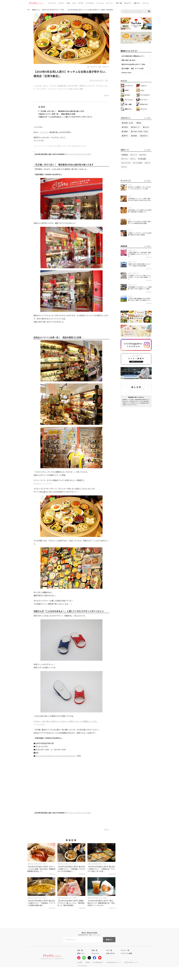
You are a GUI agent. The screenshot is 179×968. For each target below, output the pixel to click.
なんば (147, 127)
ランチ (125, 167)
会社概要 (79, 962)
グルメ (74, 3)
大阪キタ (144, 136)
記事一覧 (80, 950)
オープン (125, 159)
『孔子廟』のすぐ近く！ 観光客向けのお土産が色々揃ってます (61, 111)
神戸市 (126, 136)
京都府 (135, 136)
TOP (28, 9)
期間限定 (125, 155)
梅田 (139, 123)
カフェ (133, 159)
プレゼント (61, 3)
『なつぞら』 (44, 132)
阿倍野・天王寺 (128, 123)
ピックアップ (52, 3)
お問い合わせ (110, 953)
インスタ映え (138, 163)
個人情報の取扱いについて (113, 962)
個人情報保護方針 (98, 962)
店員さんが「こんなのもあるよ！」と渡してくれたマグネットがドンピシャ (65, 117)
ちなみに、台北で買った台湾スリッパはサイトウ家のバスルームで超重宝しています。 (66, 721)
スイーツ (134, 155)
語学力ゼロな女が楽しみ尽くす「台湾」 (53, 9)
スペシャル (145, 3)
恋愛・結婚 (119, 3)
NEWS (68, 3)
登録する (109, 939)
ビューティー (110, 3)
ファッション (100, 3)
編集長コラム (36, 9)
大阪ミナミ (136, 127)
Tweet (106, 96)
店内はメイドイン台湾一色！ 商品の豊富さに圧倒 (57, 114)
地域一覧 (94, 950)
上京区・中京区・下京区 (140, 131)
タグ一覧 (109, 950)
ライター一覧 (125, 950)
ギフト (148, 163)
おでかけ (80, 3)
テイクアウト (127, 163)
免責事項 (87, 962)
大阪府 (126, 127)
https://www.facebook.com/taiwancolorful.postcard (55, 756)
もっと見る (147, 118)
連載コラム (137, 3)
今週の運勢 (142, 159)
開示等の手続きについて (131, 962)
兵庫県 (126, 131)
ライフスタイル (90, 3)
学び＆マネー (128, 3)
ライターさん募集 (126, 953)
